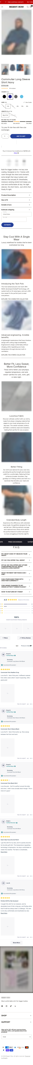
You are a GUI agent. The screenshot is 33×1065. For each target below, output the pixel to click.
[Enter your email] (30, 1037)
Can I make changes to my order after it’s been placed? (13, 586)
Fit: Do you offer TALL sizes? (13, 560)
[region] (16, 628)
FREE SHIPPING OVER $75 (13, 2)
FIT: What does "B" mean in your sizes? (14, 554)
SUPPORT (5, 1022)
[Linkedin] (17, 1006)
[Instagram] (8, 1006)
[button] (16, 142)
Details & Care (6, 205)
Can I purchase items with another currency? (12, 580)
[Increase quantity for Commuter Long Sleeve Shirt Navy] (8, 136)
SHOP (4, 1015)
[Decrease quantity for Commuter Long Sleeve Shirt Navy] (2, 136)
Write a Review (26, 638)
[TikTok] (12, 1006)
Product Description (8, 195)
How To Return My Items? (12, 592)
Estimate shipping (7, 210)
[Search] (27, 7)
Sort (17, 646)
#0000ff (4, 97)
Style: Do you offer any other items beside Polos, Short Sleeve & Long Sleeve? (14, 566)
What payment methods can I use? (13, 573)
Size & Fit (4, 200)
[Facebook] (3, 1006)
